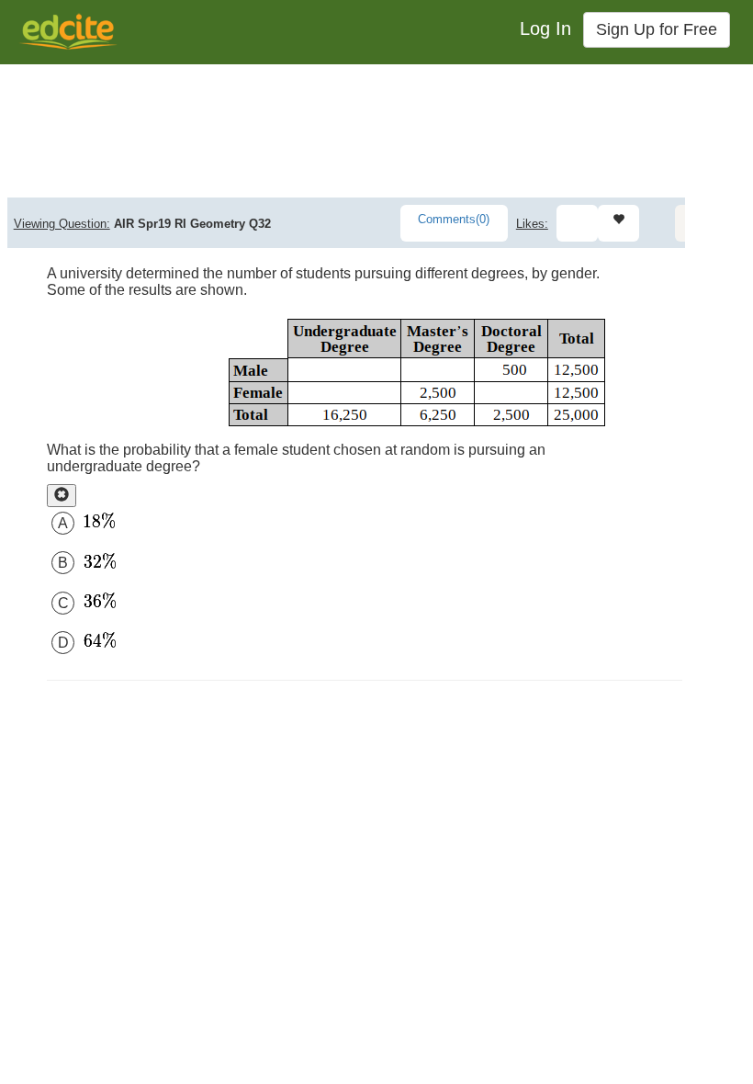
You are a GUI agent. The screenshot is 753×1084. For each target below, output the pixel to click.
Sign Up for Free (656, 29)
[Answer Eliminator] (61, 495)
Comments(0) (453, 219)
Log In (545, 28)
